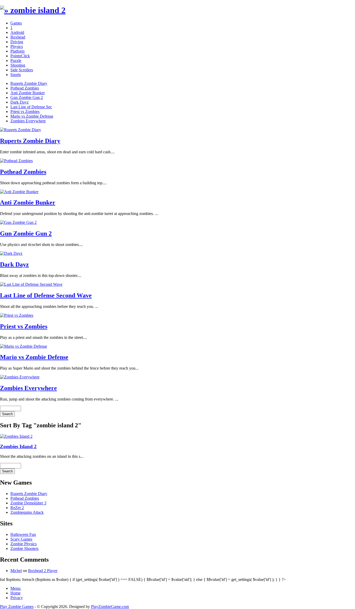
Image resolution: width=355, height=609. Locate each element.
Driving (16, 42)
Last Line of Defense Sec (31, 107)
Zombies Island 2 (18, 446)
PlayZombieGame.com (110, 606)
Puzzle (15, 60)
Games (16, 23)
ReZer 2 (17, 507)
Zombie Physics (23, 544)
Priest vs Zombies (25, 111)
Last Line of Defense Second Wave (46, 295)
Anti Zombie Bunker (27, 93)
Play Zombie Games (17, 606)
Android (17, 32)
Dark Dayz (19, 102)
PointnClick (20, 56)
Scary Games (21, 539)
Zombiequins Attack (27, 512)
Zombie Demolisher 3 (28, 503)
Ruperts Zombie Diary (28, 83)
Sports (15, 74)
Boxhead (17, 37)
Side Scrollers (21, 70)
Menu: (15, 588)
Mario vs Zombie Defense (31, 116)
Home (15, 593)
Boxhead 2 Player (42, 570)
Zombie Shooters (24, 548)
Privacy (16, 597)
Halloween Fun (23, 534)
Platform (17, 51)
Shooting (17, 65)
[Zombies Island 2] (16, 436)
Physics (16, 46)
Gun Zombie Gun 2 (26, 97)
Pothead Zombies (24, 88)
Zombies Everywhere (28, 121)
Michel (16, 570)
